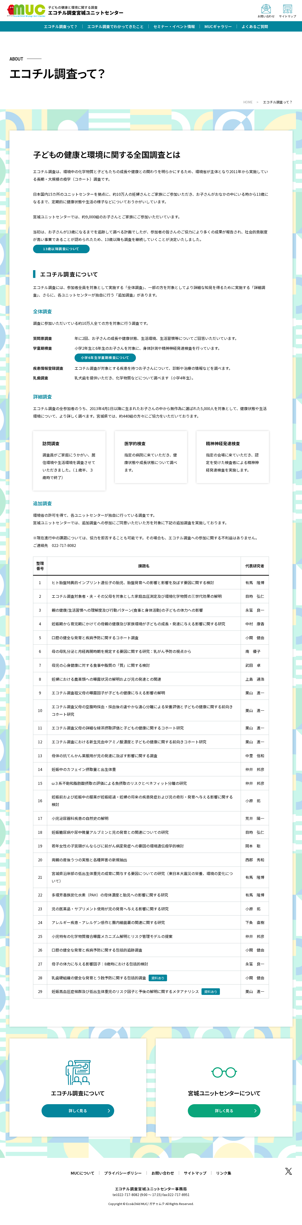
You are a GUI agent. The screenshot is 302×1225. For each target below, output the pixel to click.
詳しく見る (78, 1110)
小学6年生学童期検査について (105, 357)
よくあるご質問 (255, 26)
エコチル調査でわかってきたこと (115, 26)
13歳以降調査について (61, 248)
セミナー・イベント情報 (174, 26)
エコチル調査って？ (61, 26)
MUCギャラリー (218, 26)
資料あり (157, 978)
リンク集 (223, 1173)
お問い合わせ (162, 1173)
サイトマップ (195, 1173)
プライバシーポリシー (123, 1173)
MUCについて (82, 1173)
